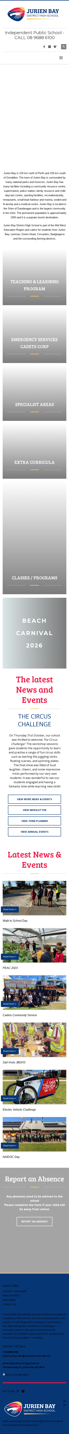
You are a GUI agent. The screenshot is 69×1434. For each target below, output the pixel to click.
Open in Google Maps (17, 1374)
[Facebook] (44, 46)
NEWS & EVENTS (11, 1295)
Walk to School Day (15, 920)
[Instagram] (49, 46)
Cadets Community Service (20, 1015)
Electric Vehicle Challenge (19, 1109)
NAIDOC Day (11, 1156)
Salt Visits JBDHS (14, 1062)
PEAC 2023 (10, 967)
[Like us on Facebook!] (17, 1391)
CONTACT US (9, 1304)
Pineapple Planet (29, 1425)
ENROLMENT (9, 1299)
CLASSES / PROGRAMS (15, 1291)
